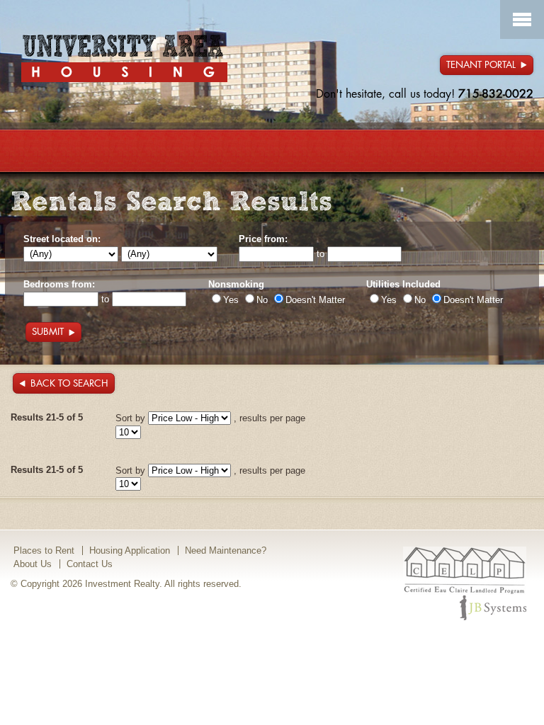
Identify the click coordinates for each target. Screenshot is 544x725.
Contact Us (90, 564)
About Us (32, 564)
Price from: (263, 239)
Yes (231, 300)
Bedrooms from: (59, 284)
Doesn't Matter (315, 300)
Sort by (130, 418)
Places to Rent (43, 550)
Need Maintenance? (225, 550)
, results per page (269, 418)
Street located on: (62, 239)
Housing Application (129, 550)
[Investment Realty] (124, 58)
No (262, 300)
